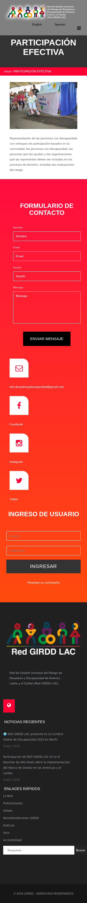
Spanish (59, 24)
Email (16, 247)
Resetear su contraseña (43, 582)
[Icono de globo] (9, 706)
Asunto (17, 267)
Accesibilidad (12, 840)
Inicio (7, 71)
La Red (8, 796)
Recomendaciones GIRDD (21, 818)
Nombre (18, 227)
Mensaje (18, 287)
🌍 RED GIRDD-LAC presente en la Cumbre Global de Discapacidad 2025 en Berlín (33, 736)
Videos (7, 811)
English (37, 24)
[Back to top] (79, 878)
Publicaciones (13, 803)
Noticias (9, 825)
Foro (6, 833)
